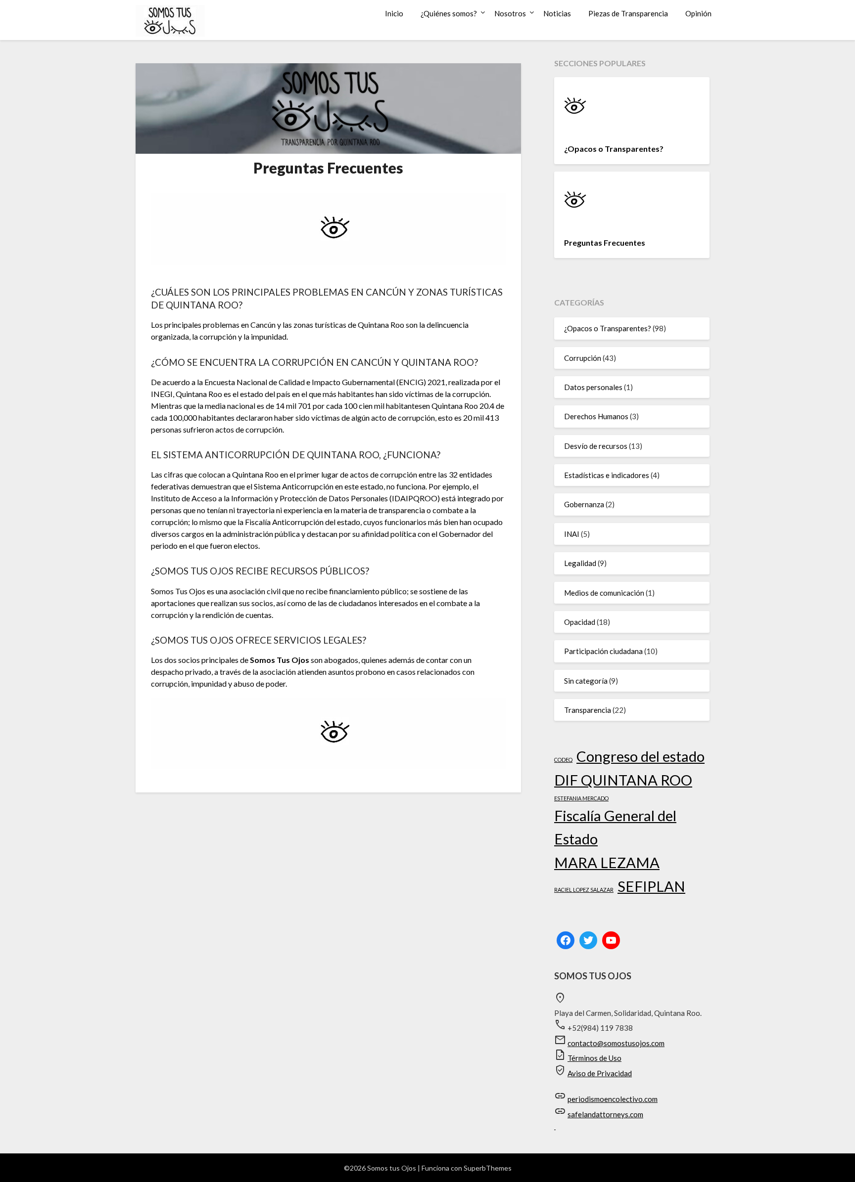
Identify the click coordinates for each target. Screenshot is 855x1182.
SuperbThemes (488, 1168)
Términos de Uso (594, 1057)
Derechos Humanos (596, 416)
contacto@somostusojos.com (616, 1043)
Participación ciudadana (603, 651)
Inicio (394, 13)
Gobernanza (584, 504)
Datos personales (593, 387)
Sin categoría (586, 680)
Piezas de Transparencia (628, 13)
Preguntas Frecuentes (604, 242)
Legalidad (580, 563)
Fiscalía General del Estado (615, 827)
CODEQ (563, 759)
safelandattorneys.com (605, 1114)
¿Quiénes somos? (449, 13)
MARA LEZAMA (607, 862)
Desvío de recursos (595, 445)
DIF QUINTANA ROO (623, 779)
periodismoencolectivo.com (613, 1098)
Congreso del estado (640, 756)
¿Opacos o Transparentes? (614, 148)
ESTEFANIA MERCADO (581, 798)
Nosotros (510, 13)
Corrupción (582, 357)
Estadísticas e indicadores (606, 475)
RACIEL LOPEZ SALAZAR (584, 889)
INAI (571, 533)
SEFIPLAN (651, 886)
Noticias (557, 13)
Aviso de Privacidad (600, 1073)
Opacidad (579, 621)
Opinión (698, 13)
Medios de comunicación (604, 592)
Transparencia (587, 709)
